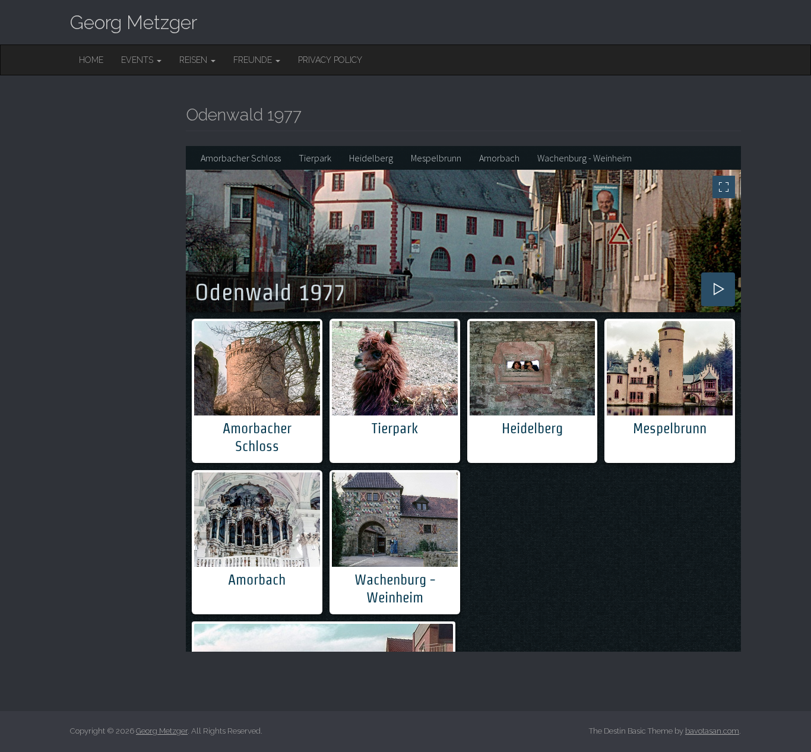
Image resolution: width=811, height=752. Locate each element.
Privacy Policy (330, 60)
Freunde (253, 60)
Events (138, 60)
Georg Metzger (133, 22)
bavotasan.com (712, 730)
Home (91, 60)
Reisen (194, 60)
